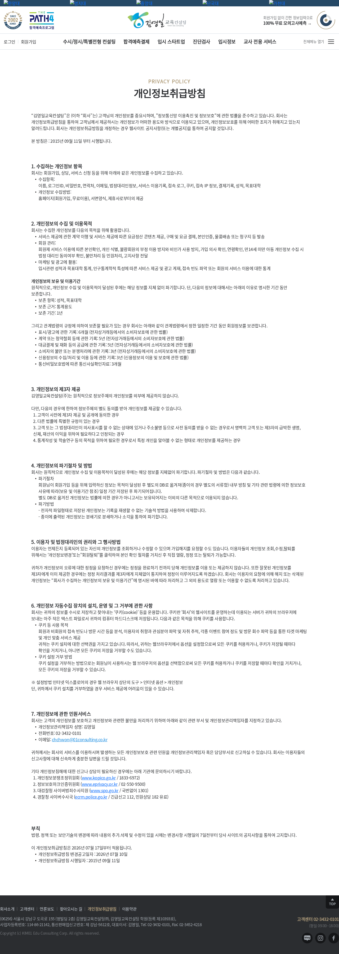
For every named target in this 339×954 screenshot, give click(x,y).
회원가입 (28, 41)
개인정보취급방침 (102, 909)
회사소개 (7, 909)
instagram (320, 938)
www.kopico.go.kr (99, 777)
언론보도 (47, 909)
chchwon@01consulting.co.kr (80, 739)
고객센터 (27, 909)
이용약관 (129, 909)
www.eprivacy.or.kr (100, 784)
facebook (333, 938)
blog (307, 938)
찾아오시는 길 (71, 909)
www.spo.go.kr (104, 790)
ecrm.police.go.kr (91, 796)
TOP (332, 902)
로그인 (9, 41)
